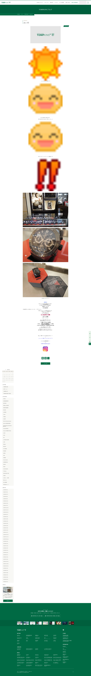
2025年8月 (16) (5, 516)
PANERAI (4, 457)
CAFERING (4, 412)
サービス (56, 2)
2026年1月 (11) (5, 505)
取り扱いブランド (40, 2)
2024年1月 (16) (5, 559)
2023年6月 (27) (5, 574)
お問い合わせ (67, 2)
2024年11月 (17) (5, 536)
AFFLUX (4, 398)
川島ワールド (5, 389)
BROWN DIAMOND (5, 407)
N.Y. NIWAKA (5, 448)
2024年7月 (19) (5, 545)
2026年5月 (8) (5, 496)
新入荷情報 (5, 482)
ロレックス (46, 2)
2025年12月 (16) (5, 507)
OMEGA (4, 453)
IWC (4, 437)
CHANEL (4, 416)
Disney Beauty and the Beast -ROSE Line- (7, 426)
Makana (4, 444)
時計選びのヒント (6, 484)
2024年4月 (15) (5, 552)
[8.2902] (45, 280)
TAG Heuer (4, 471)
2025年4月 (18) (5, 525)
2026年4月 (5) (5, 498)
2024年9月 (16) (5, 541)
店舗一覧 (51, 2)
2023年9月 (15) (5, 568)
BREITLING (4, 403)
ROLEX (4, 466)
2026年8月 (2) (5, 489)
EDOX (4, 435)
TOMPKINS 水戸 (5, 391)
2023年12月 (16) (5, 561)
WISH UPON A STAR (6, 473)
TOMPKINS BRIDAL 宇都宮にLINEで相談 (53, 615)
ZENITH (4, 475)
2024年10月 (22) (5, 539)
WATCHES (19, 633)
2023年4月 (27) (5, 579)
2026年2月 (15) (5, 503)
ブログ (22, 14)
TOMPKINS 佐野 (26, 14)
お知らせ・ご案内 (6, 477)
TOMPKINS (18, 14)
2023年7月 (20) (5, 572)
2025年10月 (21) (5, 512)
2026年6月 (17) (5, 494)
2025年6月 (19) (5, 521)
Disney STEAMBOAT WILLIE (7, 430)
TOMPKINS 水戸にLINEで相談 (38, 615)
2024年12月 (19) (5, 534)
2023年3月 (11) (5, 581)
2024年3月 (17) (5, 554)
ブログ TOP (45, 363)
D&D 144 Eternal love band (7, 421)
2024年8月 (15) (5, 543)
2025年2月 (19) (5, 530)
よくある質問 (61, 2)
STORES (64, 633)
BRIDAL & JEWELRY (6, 405)
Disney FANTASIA (5, 428)
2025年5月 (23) (5, 523)
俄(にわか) (5, 480)
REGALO (4, 464)
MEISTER (4, 446)
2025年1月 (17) (5, 532)
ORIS (4, 455)
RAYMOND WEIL (5, 462)
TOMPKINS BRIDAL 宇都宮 (7, 393)
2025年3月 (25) (5, 527)
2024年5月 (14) (5, 550)
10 (4, 376)
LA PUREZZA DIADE (6, 439)
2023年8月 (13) (5, 570)
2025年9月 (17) (5, 514)
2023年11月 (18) (5, 563)
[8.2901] (45, 245)
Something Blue (5, 468)
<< (5, 369)
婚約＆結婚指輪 (74, 2)
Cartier (4, 414)
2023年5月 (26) (5, 577)
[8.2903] (45, 210)
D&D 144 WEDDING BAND (6, 423)
